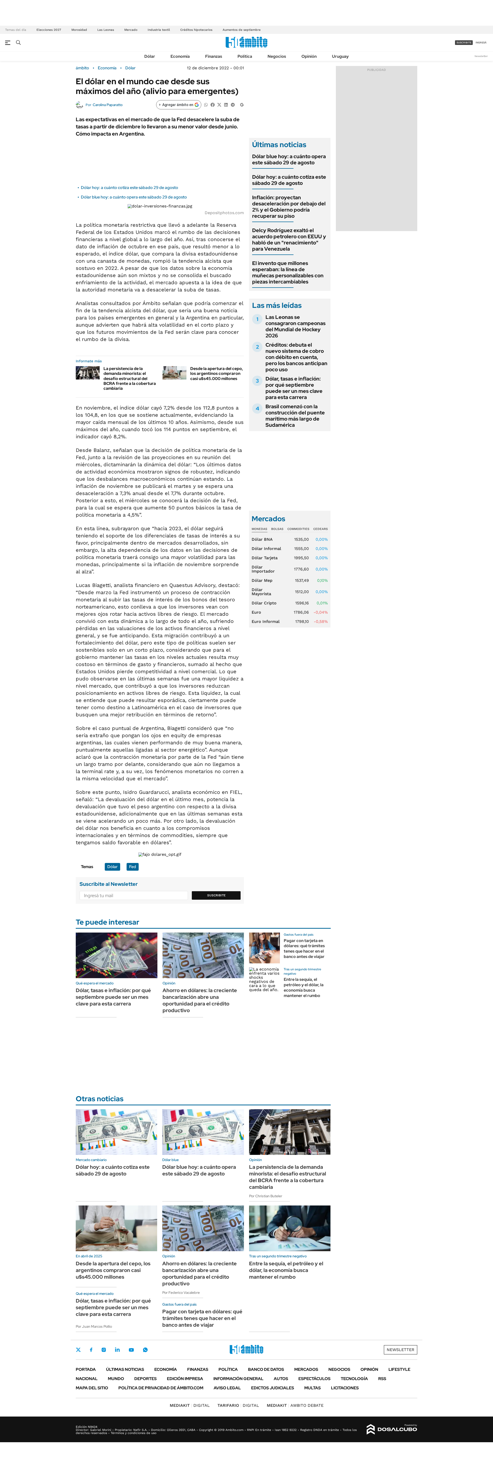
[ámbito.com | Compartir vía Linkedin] (226, 104)
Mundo (116, 1378)
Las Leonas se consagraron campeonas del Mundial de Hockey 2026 (296, 326)
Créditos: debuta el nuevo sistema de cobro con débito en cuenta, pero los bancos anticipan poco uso (296, 357)
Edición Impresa (185, 1378)
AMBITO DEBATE (295, 1405)
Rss (382, 1378)
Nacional (87, 1378)
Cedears (320, 529)
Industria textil (159, 30)
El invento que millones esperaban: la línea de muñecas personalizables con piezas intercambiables (288, 272)
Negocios (277, 56)
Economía (180, 56)
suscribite (464, 42)
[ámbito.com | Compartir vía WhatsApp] (206, 104)
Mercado (130, 30)
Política (245, 56)
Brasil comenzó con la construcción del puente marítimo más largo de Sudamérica (295, 415)
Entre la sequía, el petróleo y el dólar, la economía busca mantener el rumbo (304, 987)
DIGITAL (190, 1405)
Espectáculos (314, 1378)
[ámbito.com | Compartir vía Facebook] (213, 104)
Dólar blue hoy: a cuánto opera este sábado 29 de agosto (134, 197)
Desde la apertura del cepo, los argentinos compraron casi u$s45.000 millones (216, 373)
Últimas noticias (125, 1369)
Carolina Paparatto (107, 104)
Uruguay (340, 56)
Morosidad (79, 30)
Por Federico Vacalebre (181, 1292)
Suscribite (216, 895)
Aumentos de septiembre (242, 30)
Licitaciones (345, 1388)
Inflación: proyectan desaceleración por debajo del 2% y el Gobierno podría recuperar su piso (289, 206)
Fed (132, 866)
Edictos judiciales (272, 1388)
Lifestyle (399, 1369)
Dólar (149, 56)
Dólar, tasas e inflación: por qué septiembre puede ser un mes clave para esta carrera (294, 388)
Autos (281, 1378)
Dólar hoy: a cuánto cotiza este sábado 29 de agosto (129, 187)
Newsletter (481, 56)
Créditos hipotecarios (196, 30)
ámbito (82, 68)
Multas (312, 1388)
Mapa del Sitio (92, 1388)
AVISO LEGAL (227, 1388)
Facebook (91, 1349)
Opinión (309, 56)
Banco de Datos (266, 1369)
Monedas (259, 529)
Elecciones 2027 (48, 30)
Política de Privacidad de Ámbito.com (160, 1388)
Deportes (145, 1378)
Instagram (103, 1349)
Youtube (131, 1350)
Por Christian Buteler (265, 1196)
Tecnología (354, 1378)
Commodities (298, 529)
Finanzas (213, 56)
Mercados (306, 1369)
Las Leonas (105, 30)
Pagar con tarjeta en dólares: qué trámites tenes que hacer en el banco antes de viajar (304, 948)
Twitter (78, 1350)
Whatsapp (145, 1349)
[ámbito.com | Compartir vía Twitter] (219, 104)
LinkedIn (117, 1349)
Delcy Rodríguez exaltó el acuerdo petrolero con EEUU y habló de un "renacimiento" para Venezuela (289, 239)
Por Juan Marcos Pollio (94, 1326)
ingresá (481, 42)
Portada (86, 1369)
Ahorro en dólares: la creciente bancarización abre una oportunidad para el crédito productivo (200, 1000)
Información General (238, 1378)
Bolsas (277, 529)
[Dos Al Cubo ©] (392, 1429)
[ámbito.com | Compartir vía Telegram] (233, 104)
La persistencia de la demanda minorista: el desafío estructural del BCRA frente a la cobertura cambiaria (129, 378)
